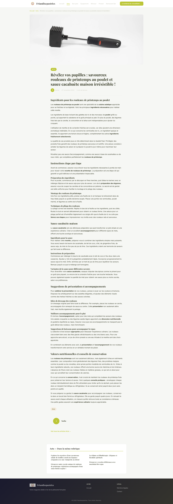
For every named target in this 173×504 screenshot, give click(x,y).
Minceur (93, 3)
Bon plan (75, 3)
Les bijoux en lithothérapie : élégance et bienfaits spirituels (103, 456)
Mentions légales (122, 488)
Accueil (61, 3)
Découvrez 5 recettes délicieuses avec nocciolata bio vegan (102, 463)
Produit (101, 3)
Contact (119, 491)
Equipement (84, 3)
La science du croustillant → (131, 3)
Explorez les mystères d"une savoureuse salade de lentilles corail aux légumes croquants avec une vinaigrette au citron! (65, 457)
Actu (68, 3)
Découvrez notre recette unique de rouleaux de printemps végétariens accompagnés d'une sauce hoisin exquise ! (67, 466)
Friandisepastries (45, 3)
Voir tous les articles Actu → (61, 431)
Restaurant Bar (111, 3)
